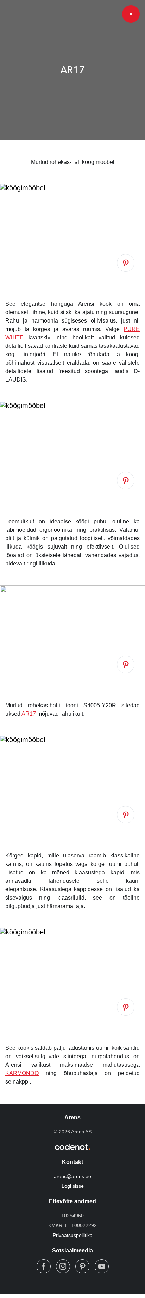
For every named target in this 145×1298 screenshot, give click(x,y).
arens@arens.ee (72, 1176)
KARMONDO (22, 1073)
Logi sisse (73, 1186)
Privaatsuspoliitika (73, 1235)
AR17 (28, 714)
